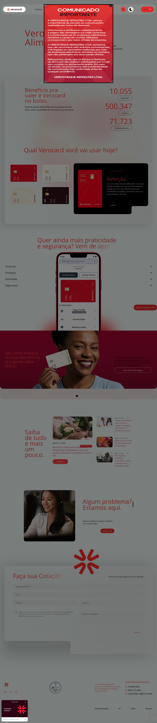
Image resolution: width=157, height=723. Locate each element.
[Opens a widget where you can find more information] (15, 710)
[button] (147, 9)
